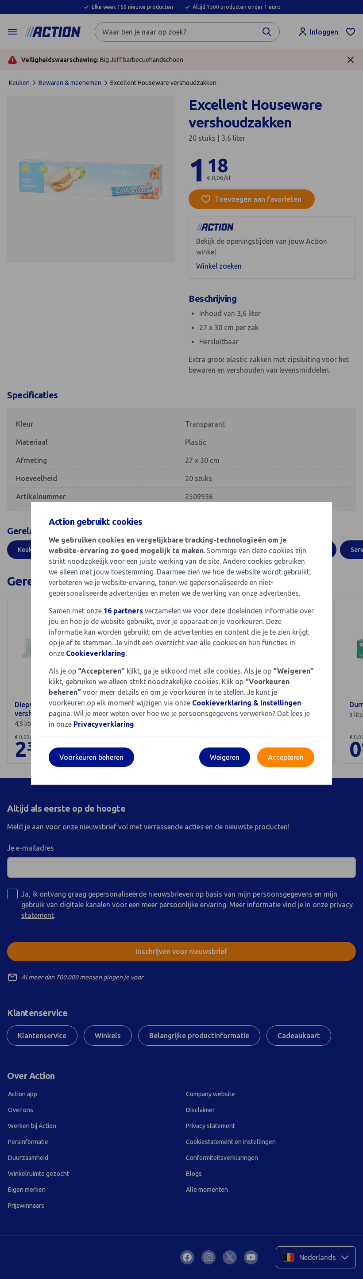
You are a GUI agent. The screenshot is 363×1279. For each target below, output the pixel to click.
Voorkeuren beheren (91, 757)
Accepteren (286, 757)
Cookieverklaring (95, 653)
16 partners (123, 611)
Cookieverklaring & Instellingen (246, 703)
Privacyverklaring (103, 724)
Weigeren (224, 757)
